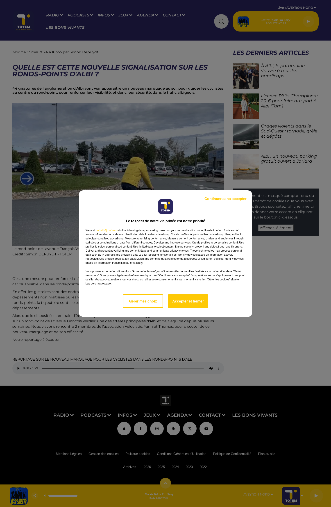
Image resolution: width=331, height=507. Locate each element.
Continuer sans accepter (225, 198)
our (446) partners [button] (107, 230)
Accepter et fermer (188, 301)
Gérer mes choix (143, 301)
